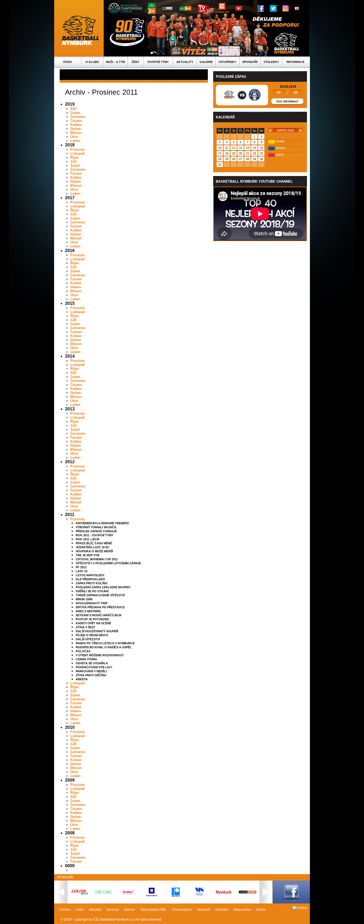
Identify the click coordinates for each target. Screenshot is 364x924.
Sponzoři (250, 61)
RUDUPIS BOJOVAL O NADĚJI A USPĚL (104, 647)
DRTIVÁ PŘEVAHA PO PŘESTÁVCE (100, 607)
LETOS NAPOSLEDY (90, 575)
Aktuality (184, 61)
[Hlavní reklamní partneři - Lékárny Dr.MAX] (127, 898)
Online (261, 909)
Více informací (287, 101)
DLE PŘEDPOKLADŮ (90, 579)
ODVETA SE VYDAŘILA (92, 663)
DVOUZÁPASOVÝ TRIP (91, 603)
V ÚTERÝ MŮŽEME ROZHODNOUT (100, 655)
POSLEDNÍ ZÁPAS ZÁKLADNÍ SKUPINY (103, 587)
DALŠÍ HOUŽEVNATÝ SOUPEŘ (97, 631)
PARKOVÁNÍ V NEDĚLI (91, 671)
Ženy (135, 61)
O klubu (92, 61)
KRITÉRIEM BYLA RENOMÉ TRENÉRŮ (102, 523)
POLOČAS (83, 651)
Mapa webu (242, 909)
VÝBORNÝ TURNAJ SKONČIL (96, 527)
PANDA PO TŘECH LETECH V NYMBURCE (105, 643)
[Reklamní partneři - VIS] (199, 901)
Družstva (222, 909)
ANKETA (82, 679)
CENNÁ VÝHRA (86, 659)
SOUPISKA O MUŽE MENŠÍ (94, 551)
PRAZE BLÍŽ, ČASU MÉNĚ (94, 543)
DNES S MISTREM (88, 611)
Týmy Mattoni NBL (153, 909)
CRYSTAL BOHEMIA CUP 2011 (97, 559)
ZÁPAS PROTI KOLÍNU (91, 583)
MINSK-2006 (84, 599)
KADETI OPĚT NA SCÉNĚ (93, 623)
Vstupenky (227, 61)
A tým (80, 909)
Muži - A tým (115, 61)
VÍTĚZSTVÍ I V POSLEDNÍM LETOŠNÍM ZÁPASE (108, 563)
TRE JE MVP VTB (87, 555)
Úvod (67, 61)
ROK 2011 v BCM (87, 539)
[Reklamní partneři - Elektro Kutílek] (247, 901)
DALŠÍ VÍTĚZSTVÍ (88, 639)
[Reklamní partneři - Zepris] (175, 901)
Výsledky (271, 61)
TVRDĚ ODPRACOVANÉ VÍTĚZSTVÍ (100, 595)
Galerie (206, 61)
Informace (295, 61)
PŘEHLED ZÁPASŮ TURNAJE (96, 531)
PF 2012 (81, 567)
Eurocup (113, 909)
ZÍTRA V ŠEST (85, 627)
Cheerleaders (182, 909)
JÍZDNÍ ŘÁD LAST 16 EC (93, 547)
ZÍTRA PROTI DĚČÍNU (91, 675)
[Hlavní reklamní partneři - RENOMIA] (151, 898)
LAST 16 (81, 571)
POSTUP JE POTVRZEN (92, 619)
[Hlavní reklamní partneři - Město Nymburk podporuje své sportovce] (223, 895)
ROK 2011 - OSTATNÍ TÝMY (94, 535)
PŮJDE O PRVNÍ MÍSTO (92, 635)
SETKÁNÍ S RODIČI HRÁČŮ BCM (98, 615)
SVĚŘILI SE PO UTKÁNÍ (92, 591)
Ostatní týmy (158, 61)
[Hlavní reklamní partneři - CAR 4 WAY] (103, 893)
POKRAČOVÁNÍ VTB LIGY (94, 667)
